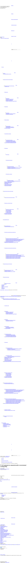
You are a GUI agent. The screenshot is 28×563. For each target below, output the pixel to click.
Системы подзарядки (8, 374)
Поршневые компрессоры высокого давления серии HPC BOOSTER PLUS (15, 400)
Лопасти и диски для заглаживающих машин (10, 336)
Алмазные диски (7, 305)
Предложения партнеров (10, 296)
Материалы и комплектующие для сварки (10, 410)
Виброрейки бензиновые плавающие (10, 320)
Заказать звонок (7, 38)
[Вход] (5, 55)
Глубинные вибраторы (7, 328)
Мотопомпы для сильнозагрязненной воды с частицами (15, 348)
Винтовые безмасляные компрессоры (9, 383)
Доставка (6, 296)
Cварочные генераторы (7, 409)
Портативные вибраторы (8, 358)
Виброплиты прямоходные (9, 312)
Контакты (20, 296)
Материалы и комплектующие (8, 372)
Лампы (5, 416)
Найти (12, 49)
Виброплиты (6, 311)
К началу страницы (2, 554)
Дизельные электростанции (8, 377)
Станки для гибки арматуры (8, 359)
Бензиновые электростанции (8, 376)
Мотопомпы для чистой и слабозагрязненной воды (14, 356)
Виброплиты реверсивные (9, 313)
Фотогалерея (17, 296)
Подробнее (1, 493)
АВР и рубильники (8, 373)
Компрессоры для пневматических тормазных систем (11, 393)
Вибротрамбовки (7, 326)
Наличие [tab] (3, 496)
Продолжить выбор (3, 562)
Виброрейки (6, 319)
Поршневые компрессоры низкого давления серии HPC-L (13, 402)
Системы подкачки (8, 375)
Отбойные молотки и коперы (8, 357)
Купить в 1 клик (8, 479)
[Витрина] (5, 510)
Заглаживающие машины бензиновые (11, 335)
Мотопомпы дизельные (9, 355)
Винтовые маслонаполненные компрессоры (10, 389)
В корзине (4, 479)
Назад (15, 72)
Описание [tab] (3, 495)
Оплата (4, 296)
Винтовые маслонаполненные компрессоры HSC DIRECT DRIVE (14, 390)
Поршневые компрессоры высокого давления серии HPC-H (13, 401)
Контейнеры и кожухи (6, 423)
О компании (1, 296)
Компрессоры (5, 425)
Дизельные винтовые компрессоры (9, 392)
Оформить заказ (7, 562)
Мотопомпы (6, 342)
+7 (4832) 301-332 (2, 38)
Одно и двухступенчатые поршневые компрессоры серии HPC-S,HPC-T (15, 399)
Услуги (14, 296)
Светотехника (5, 426)
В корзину (1, 479)
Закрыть (12, 5)
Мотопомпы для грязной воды (11, 349)
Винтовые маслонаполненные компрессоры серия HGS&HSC (14, 391)
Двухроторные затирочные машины (10, 334)
